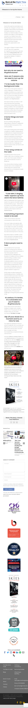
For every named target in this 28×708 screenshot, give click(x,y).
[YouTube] (14, 652)
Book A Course (6, 679)
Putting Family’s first (14, 52)
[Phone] (14, 655)
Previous (18, 17)
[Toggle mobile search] (22, 5)
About (4, 681)
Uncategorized (15, 411)
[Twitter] (8, 652)
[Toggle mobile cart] (20, 5)
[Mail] (23, 652)
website (18, 346)
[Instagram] (11, 652)
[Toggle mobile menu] (25, 5)
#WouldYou (7, 440)
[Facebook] (5, 652)
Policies (5, 687)
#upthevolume (6, 409)
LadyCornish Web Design (9, 698)
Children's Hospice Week (14, 409)
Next (23, 17)
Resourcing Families (19, 669)
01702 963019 (21, 683)
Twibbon (18, 340)
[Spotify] (20, 652)
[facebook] (17, 702)
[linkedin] (24, 702)
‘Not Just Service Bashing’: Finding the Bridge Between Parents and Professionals (19, 446)
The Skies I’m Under (15, 313)
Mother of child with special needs (14, 410)
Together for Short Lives (7, 411)
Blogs (4, 672)
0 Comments (21, 411)
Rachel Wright (7, 408)
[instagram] (21, 702)
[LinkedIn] (17, 652)
